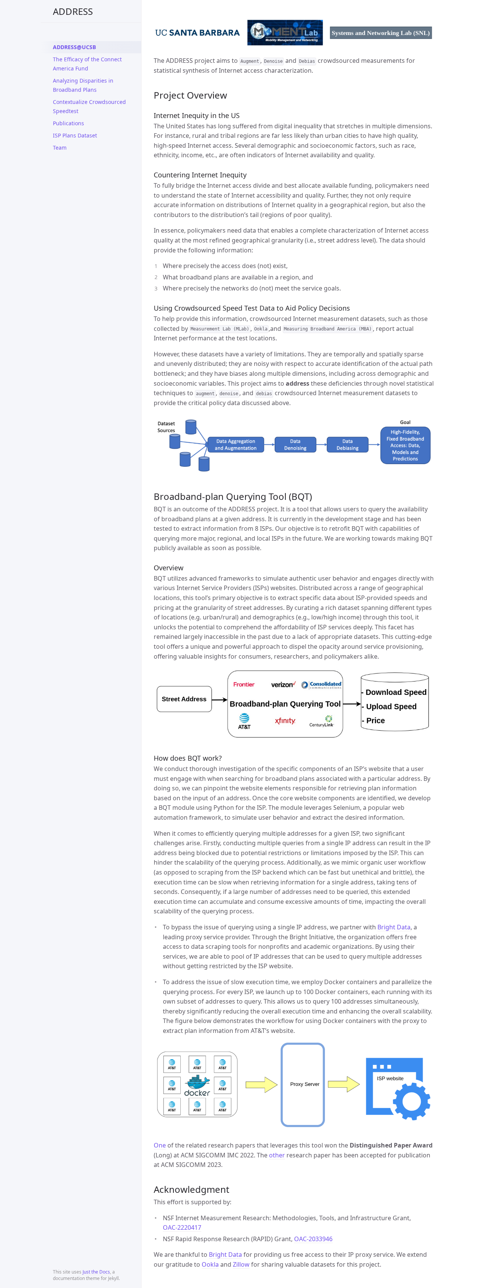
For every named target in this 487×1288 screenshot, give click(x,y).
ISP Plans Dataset (75, 135)
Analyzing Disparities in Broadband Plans (83, 85)
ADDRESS (73, 11)
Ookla (210, 1264)
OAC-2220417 (182, 1227)
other (277, 1155)
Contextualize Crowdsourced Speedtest (89, 106)
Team (60, 147)
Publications (68, 123)
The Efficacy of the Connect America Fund (87, 64)
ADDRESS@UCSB (74, 47)
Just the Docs (96, 1272)
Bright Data (394, 927)
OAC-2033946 (313, 1239)
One (160, 1145)
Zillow (241, 1264)
